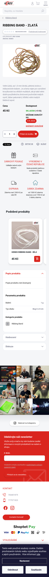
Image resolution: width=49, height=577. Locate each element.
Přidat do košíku (26, 134)
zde (38, 554)
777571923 (13, 500)
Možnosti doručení (34, 126)
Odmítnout (13, 570)
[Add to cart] (37, 259)
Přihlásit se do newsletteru (16, 475)
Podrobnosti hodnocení (37, 32)
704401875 (13, 495)
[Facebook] (5, 507)
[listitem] (25, 241)
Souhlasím (36, 570)
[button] (5, 241)
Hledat (42, 11)
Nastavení (24, 561)
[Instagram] (12, 507)
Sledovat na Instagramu (27, 423)
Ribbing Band (17, 324)
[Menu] (45, 3)
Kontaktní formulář (16, 517)
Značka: (8, 38)
